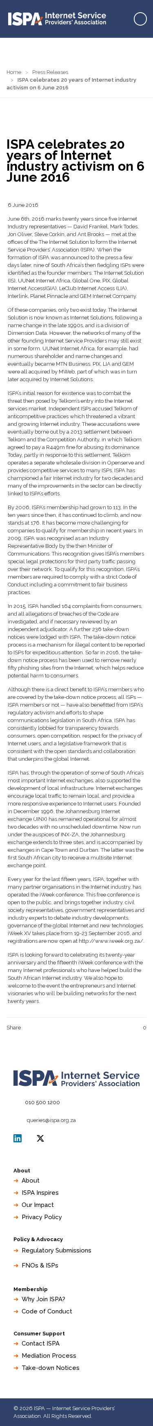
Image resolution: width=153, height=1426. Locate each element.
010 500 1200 (42, 1102)
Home (14, 72)
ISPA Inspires (40, 1192)
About (31, 1180)
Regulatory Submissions (56, 1250)
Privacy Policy (42, 1217)
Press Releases (50, 72)
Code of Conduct (47, 1311)
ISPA (40, 1138)
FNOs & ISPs (40, 1265)
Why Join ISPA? (43, 1299)
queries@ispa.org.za (51, 1120)
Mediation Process (49, 1355)
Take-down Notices (51, 1368)
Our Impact (38, 1205)
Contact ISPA (41, 1343)
